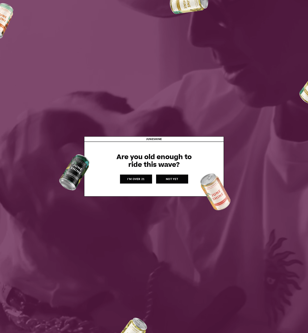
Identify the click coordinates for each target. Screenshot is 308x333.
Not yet (172, 179)
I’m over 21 (136, 179)
